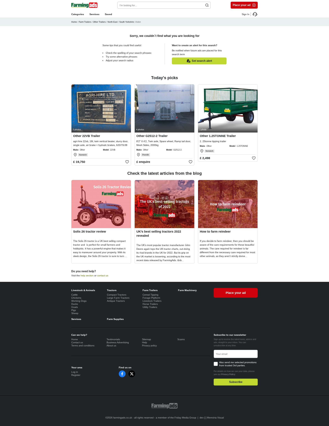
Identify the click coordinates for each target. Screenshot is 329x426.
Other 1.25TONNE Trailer (218, 136)
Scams (181, 339)
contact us (102, 275)
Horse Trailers (150, 304)
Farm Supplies (115, 319)
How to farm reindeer (215, 231)
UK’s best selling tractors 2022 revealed (158, 233)
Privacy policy (149, 345)
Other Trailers (99, 22)
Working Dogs (79, 301)
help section (87, 275)
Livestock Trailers (152, 301)
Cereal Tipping (150, 294)
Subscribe (235, 382)
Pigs (73, 310)
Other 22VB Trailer (86, 136)
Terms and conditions (82, 345)
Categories (77, 14)
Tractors (112, 290)
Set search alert (202, 60)
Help (144, 342)
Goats (74, 307)
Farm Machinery (187, 290)
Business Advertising (118, 342)
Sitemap (146, 339)
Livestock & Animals (83, 290)
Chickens (76, 297)
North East (112, 22)
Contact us (77, 342)
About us (111, 345)
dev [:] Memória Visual (212, 417)
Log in (74, 372)
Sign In (245, 14)
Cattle (74, 294)
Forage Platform (151, 297)
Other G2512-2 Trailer (152, 136)
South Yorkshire (126, 22)
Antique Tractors (116, 301)
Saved (108, 14)
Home (74, 22)
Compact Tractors (116, 294)
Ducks (74, 304)
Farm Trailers (85, 22)
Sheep (74, 313)
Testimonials (113, 339)
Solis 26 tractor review (89, 231)
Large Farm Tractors (118, 297)
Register (75, 375)
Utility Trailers (150, 307)
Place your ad (242, 5)
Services (94, 14)
